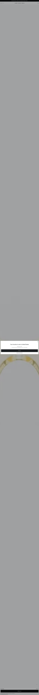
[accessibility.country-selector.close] (37, 342)
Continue (19, 350)
